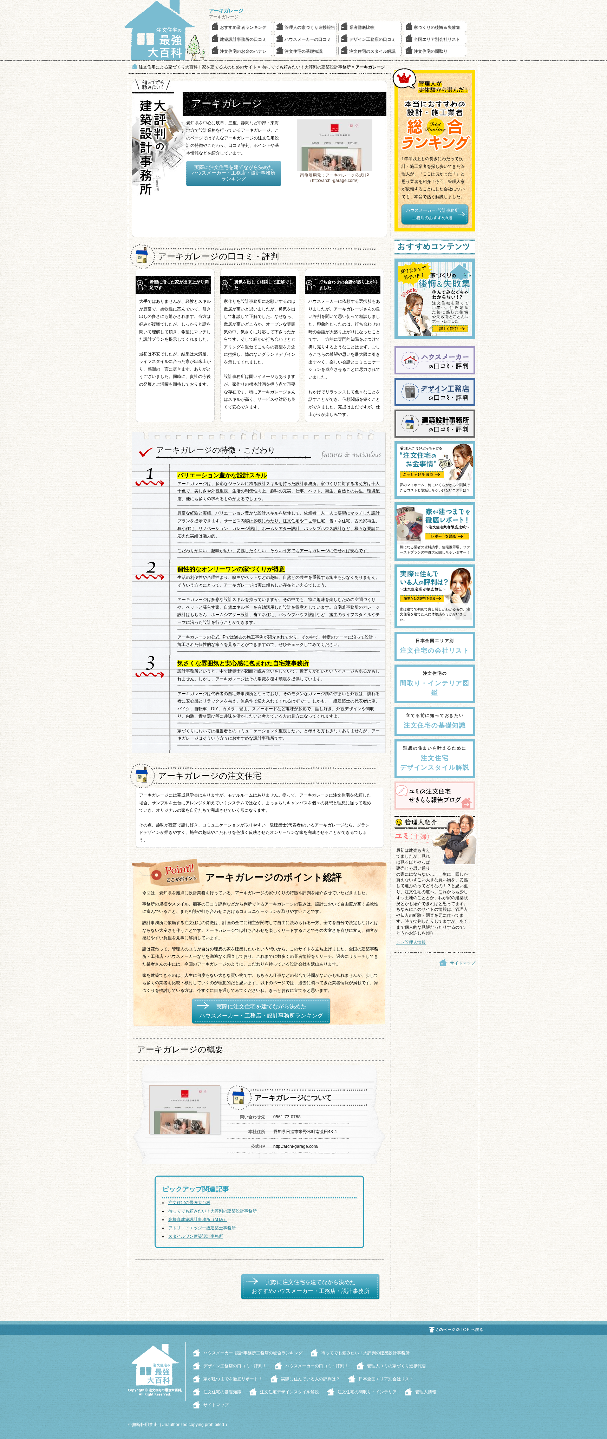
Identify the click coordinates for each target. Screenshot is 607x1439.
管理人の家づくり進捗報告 (310, 27)
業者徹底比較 (361, 27)
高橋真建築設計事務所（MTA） (197, 1219)
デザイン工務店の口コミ (372, 39)
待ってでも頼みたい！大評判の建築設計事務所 (212, 1211)
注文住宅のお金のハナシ (243, 51)
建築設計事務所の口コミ (243, 39)
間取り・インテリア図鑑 (435, 683)
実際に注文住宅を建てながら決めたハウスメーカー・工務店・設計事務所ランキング (233, 173)
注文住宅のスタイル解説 (372, 51)
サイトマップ (462, 963)
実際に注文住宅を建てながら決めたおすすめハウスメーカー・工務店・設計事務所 (311, 1286)
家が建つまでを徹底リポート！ (232, 1378)
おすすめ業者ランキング (243, 27)
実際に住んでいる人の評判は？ (310, 1378)
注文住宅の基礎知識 (303, 51)
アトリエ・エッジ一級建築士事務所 (202, 1227)
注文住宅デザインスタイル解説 (435, 758)
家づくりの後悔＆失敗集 (437, 27)
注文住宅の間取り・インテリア (367, 1391)
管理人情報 (425, 1391)
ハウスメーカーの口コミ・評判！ (316, 1365)
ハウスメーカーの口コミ (308, 39)
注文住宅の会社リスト (435, 646)
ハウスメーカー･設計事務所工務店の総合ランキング (252, 1352)
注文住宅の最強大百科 (189, 1202)
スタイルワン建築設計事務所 (195, 1236)
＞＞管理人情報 (411, 942)
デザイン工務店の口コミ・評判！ (235, 1365)
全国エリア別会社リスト (437, 39)
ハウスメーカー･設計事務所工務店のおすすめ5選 (432, 214)
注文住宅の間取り (431, 51)
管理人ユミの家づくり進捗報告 (396, 1365)
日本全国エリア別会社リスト (386, 1378)
